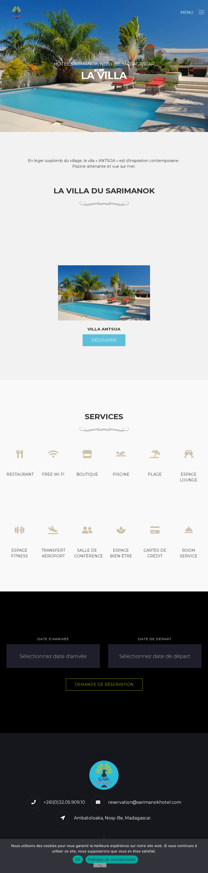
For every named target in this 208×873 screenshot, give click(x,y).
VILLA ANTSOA (104, 329)
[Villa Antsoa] (104, 292)
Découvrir (104, 340)
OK (77, 859)
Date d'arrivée (53, 639)
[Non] (100, 865)
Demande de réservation (104, 684)
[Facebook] (104, 838)
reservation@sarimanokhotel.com (144, 802)
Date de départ (154, 639)
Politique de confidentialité (111, 859)
